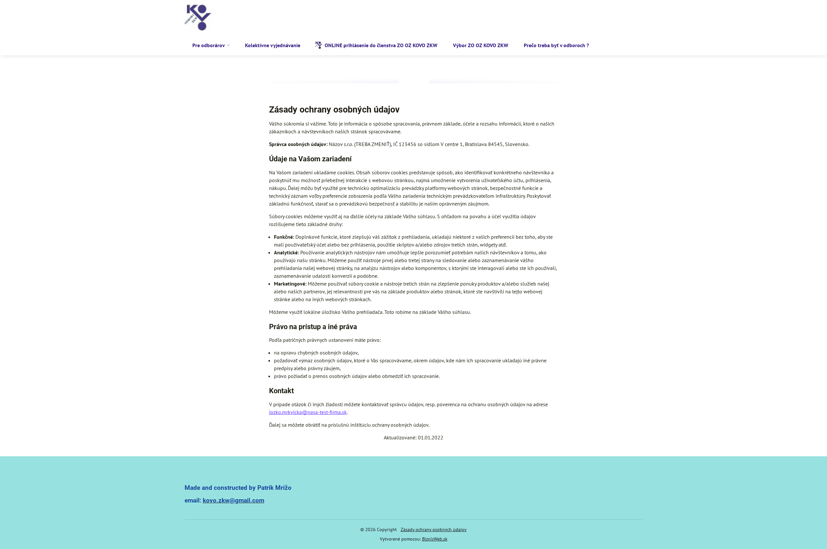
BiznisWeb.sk (434, 539)
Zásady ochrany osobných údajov (434, 529)
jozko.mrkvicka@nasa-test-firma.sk (308, 412)
